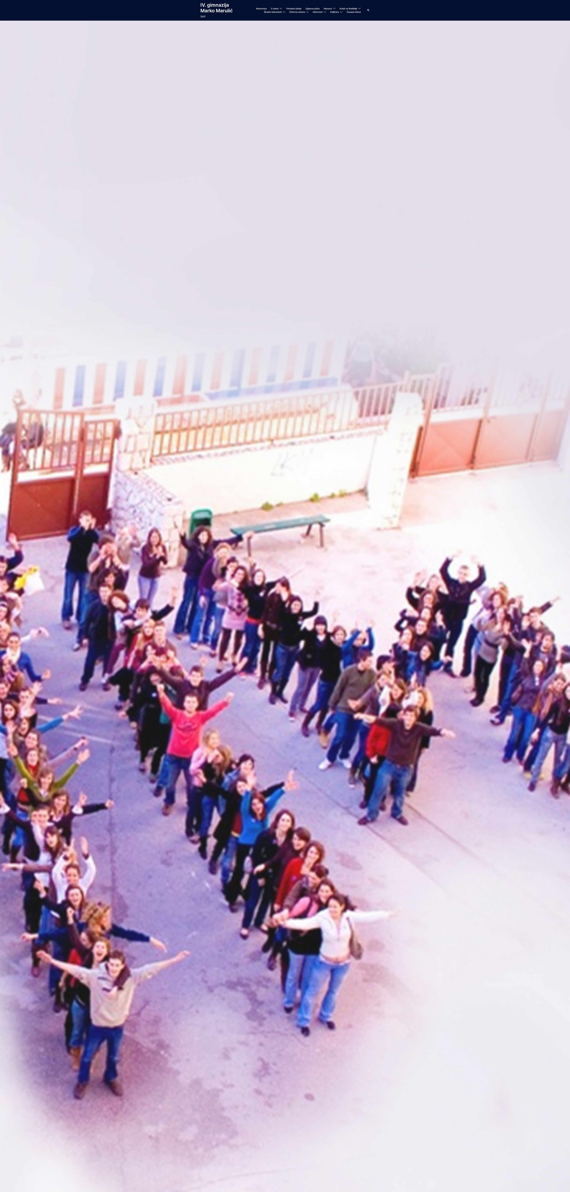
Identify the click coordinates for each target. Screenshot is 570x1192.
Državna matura (297, 12)
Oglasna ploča (312, 8)
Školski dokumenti (273, 12)
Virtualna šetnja (293, 8)
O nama (274, 8)
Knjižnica (334, 12)
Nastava (328, 8)
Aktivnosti (318, 12)
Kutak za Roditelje (348, 8)
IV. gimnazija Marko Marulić (216, 8)
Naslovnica (261, 8)
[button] (368, 10)
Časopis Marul (354, 12)
